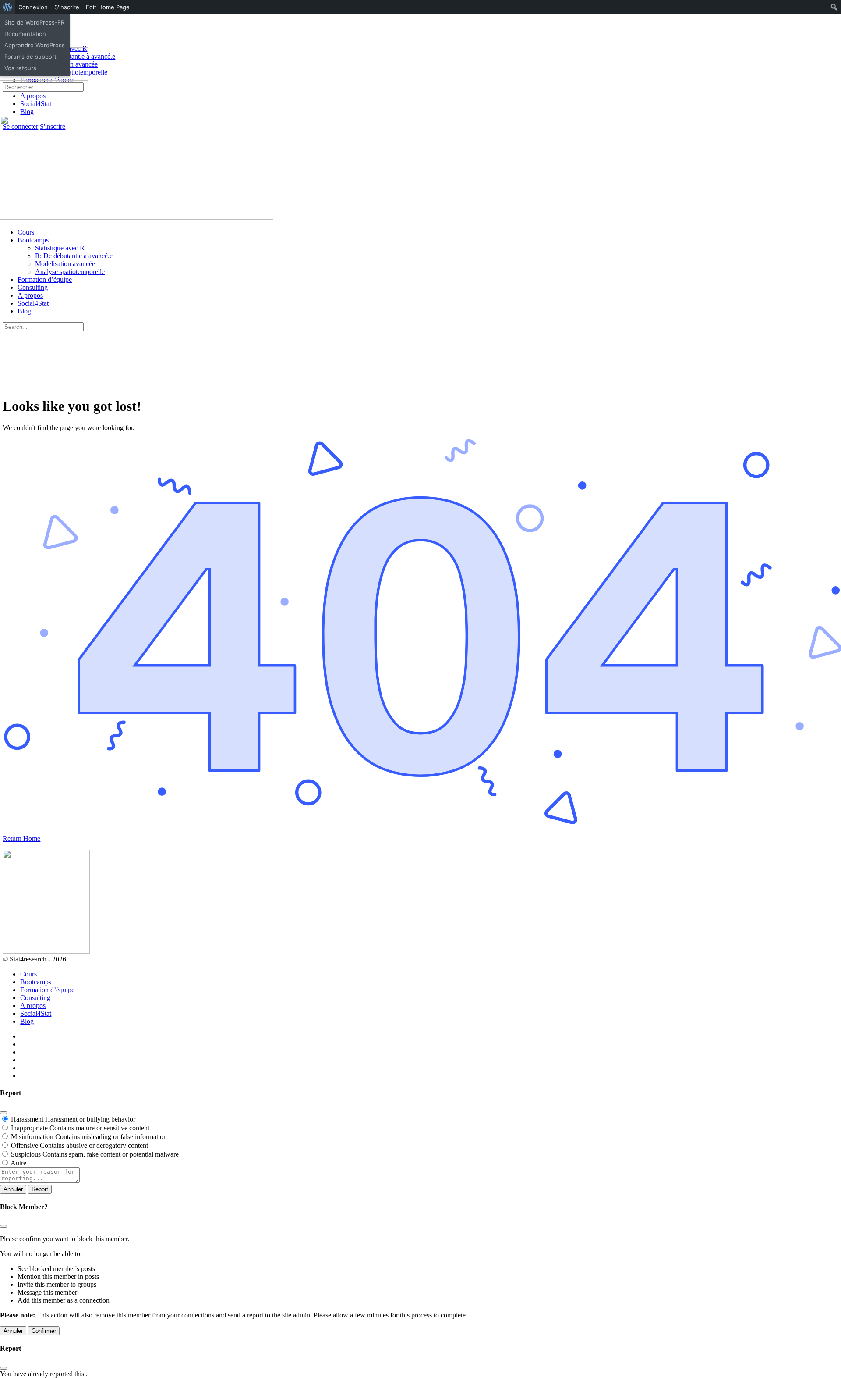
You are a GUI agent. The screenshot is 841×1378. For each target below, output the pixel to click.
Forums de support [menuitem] (30, 56)
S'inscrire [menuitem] (66, 7)
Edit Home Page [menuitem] (108, 7)
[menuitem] (7, 7)
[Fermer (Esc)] (3, 1112)
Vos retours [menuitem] (20, 67)
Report (40, 1189)
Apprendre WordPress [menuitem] (34, 45)
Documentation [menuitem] (25, 33)
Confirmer (44, 1331)
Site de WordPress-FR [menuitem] (34, 22)
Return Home (21, 838)
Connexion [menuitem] (33, 7)
